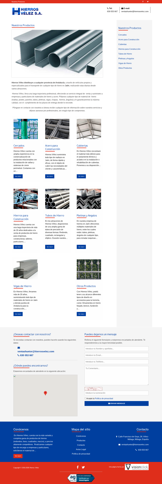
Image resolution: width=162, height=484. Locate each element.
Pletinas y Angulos (126, 59)
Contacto (81, 445)
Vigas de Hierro (125, 63)
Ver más (18, 176)
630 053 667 (112, 11)
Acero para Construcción (128, 40)
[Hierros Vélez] (27, 11)
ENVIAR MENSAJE (117, 403)
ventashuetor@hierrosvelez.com (134, 11)
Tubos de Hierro (125, 54)
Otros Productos (125, 68)
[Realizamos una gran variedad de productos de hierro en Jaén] (57, 54)
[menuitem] (134, 35)
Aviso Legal (81, 449)
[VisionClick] (137, 467)
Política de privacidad (104, 398)
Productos (81, 441)
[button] (45, 393)
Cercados (122, 35)
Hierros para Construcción (129, 49)
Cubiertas (122, 44)
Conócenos (81, 436)
